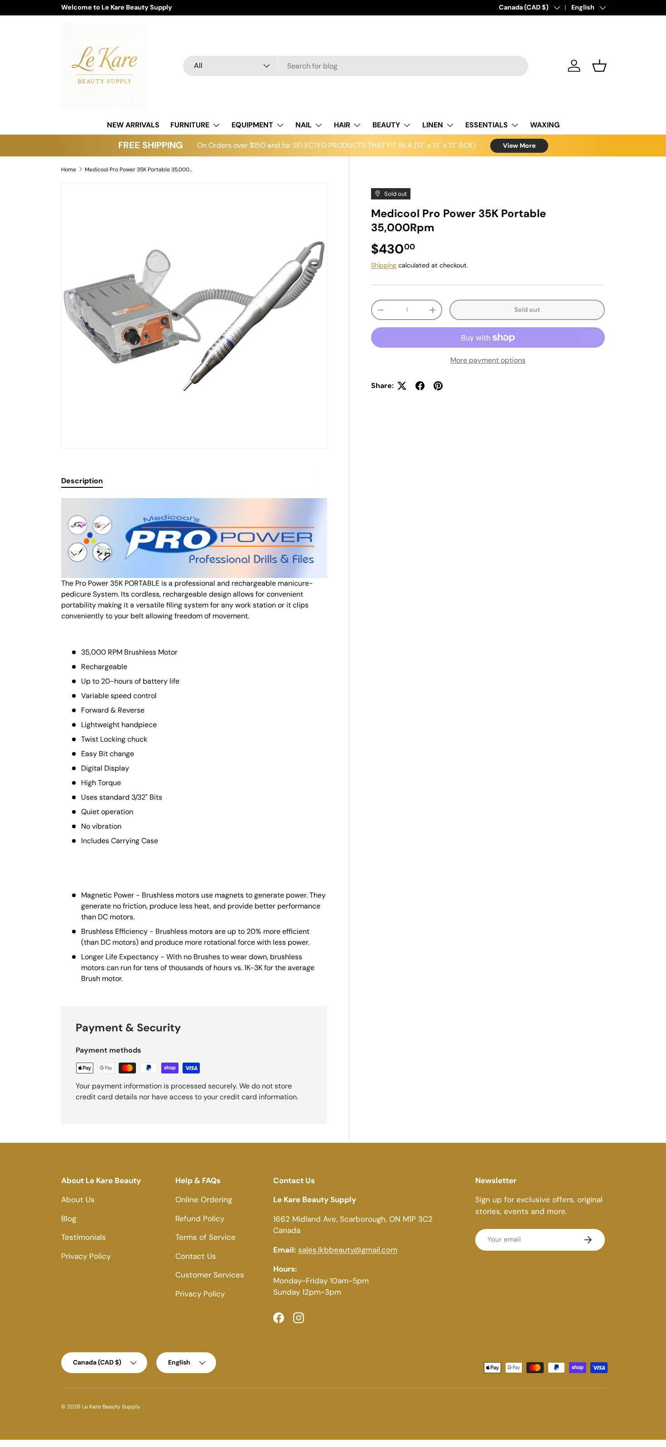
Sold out (527, 310)
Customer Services (209, 1275)
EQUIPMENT (252, 125)
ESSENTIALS (486, 125)
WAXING (545, 125)
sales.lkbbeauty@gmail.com (347, 1250)
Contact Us (195, 1256)
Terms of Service (205, 1237)
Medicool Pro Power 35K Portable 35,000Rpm (139, 169)
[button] (599, 66)
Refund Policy (199, 1219)
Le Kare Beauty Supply (111, 1406)
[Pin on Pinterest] (438, 386)
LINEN (432, 125)
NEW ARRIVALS (133, 125)
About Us (78, 1199)
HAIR (342, 125)
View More (519, 145)
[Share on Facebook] (420, 386)
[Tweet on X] (402, 386)
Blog (68, 1219)
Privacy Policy (86, 1256)
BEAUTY (386, 125)
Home (68, 169)
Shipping (383, 265)
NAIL (303, 125)
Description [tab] (82, 481)
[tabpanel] (194, 741)
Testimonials (83, 1237)
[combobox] (356, 66)
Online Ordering (203, 1199)
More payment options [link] (488, 360)
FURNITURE (189, 125)
